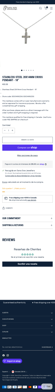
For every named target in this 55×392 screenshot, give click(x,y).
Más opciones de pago (27, 155)
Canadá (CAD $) (20, 372)
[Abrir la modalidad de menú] (51, 8)
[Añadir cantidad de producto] (12, 130)
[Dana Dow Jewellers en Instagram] (7, 356)
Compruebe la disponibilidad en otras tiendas (23, 176)
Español (5, 372)
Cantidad (6, 125)
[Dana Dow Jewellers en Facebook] (3, 356)
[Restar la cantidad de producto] (4, 130)
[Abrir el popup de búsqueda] (40, 8)
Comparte (9, 208)
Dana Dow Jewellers (22, 375)
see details (31, 200)
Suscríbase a (47, 347)
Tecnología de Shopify (10, 380)
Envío (4, 182)
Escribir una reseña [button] (27, 264)
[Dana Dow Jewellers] (10, 8)
